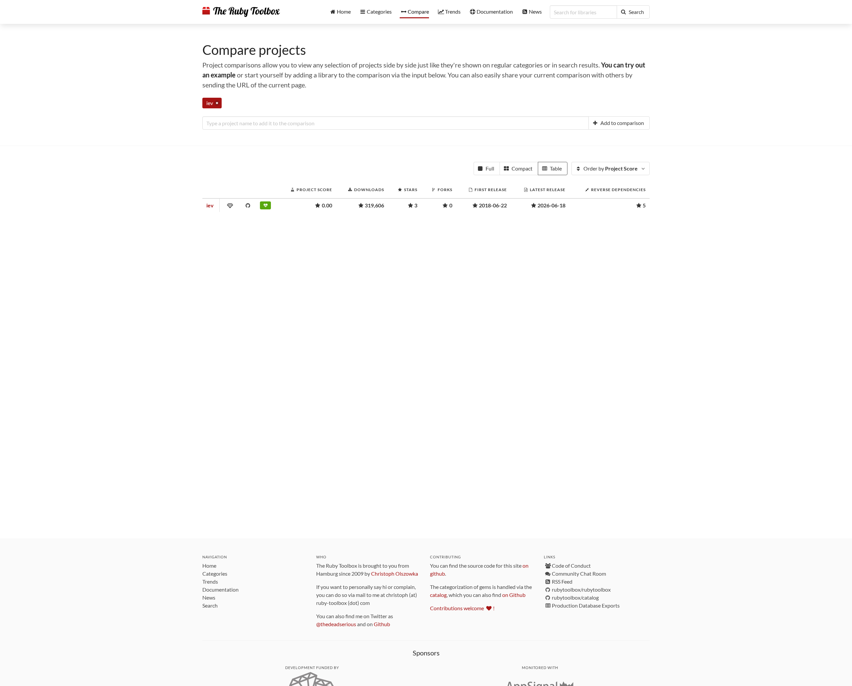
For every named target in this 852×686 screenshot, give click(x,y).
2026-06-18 (551, 205)
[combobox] (395, 123)
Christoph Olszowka (394, 573)
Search (210, 605)
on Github (514, 595)
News (208, 597)
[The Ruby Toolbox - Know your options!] (241, 12)
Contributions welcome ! (462, 608)
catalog (438, 595)
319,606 (374, 205)
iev (210, 205)
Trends (210, 581)
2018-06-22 (493, 205)
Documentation (220, 589)
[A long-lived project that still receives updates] (267, 206)
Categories (214, 573)
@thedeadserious (336, 624)
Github (382, 624)
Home (209, 565)
